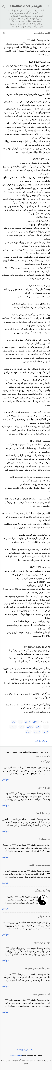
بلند (20, 721)
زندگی (30, 726)
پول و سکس (44, 787)
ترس (46, 726)
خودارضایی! (44, 839)
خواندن (5, 779)
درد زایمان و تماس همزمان (37, 968)
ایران (27, 721)
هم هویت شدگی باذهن (39, 864)
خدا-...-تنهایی (44, 916)
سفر (22, 726)
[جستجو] (3, 7)
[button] (3, 33)
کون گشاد (45, 761)
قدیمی (37, 731)
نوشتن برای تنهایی (41, 942)
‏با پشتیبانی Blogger (26, 1049)
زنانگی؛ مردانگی (42, 890)
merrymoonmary (16, 1055)
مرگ (28, 731)
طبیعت (13, 726)
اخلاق (35, 721)
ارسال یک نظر (40, 740)
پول (13, 721)
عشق (45, 731)
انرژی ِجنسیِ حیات (41, 994)
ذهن (38, 726)
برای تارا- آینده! (43, 813)
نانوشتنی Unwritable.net (26, 6)
